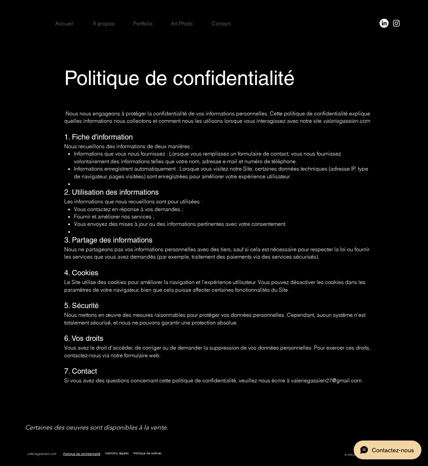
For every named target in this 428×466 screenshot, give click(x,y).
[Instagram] (396, 23)
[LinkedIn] (384, 23)
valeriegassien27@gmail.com (326, 380)
